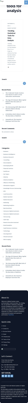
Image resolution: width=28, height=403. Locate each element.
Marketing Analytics (8, 205)
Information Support (9, 185)
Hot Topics (6, 174)
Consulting (6, 160)
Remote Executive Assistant (11, 222)
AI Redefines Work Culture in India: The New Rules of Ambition (15, 115)
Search (4, 79)
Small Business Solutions (10, 228)
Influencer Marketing (9, 182)
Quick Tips (6, 219)
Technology (6, 231)
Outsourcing (6, 216)
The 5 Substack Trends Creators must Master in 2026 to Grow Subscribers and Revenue (15, 94)
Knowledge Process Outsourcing (12, 188)
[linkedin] (12, 376)
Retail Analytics (7, 225)
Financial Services (8, 168)
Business (5, 151)
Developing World (8, 165)
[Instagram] (9, 376)
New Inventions (7, 208)
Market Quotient (7, 197)
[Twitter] (6, 376)
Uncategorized (7, 234)
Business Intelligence (9, 154)
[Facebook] (3, 376)
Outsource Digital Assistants (11, 211)
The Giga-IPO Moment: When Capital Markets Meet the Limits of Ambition (16, 101)
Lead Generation (7, 194)
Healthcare (6, 171)
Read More (11, 315)
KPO (4, 191)
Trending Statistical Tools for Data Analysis (11, 35)
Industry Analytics (8, 180)
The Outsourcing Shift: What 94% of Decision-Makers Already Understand (16, 108)
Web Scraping (7, 239)
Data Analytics (7, 162)
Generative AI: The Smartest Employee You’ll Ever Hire (14, 120)
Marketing (6, 202)
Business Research (8, 157)
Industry (5, 177)
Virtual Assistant (8, 236)
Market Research (8, 199)
